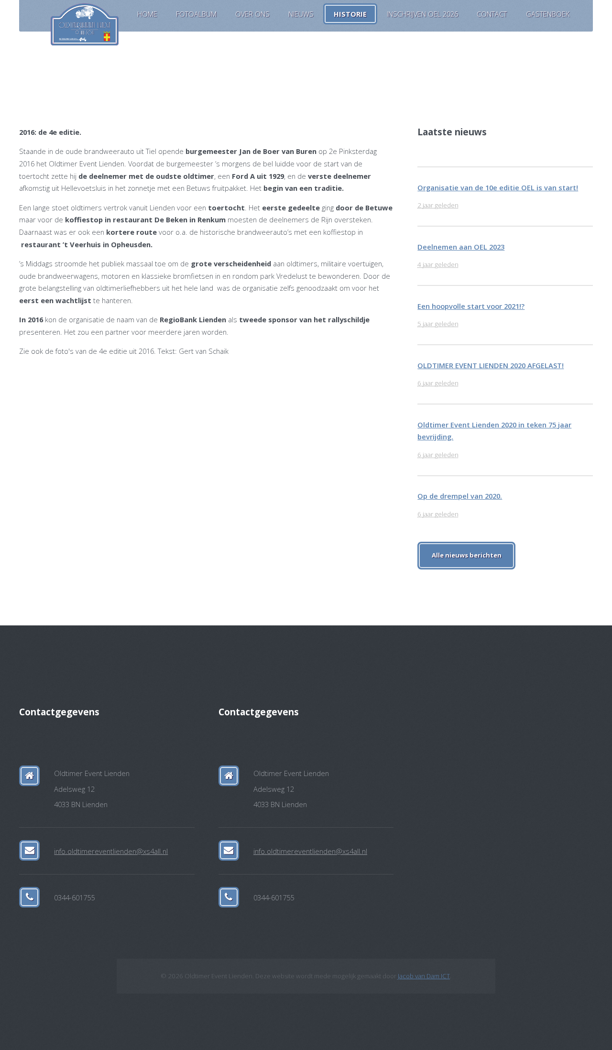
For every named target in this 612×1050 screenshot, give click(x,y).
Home (147, 14)
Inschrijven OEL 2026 (422, 14)
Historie (350, 14)
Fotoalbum (196, 14)
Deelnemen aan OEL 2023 (460, 247)
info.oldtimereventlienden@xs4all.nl (111, 851)
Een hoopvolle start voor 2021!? (471, 306)
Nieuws (301, 14)
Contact (492, 14)
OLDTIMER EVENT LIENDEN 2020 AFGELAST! (490, 365)
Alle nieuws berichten (467, 555)
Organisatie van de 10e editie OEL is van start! (497, 187)
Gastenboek (547, 14)
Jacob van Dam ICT (424, 976)
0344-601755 (74, 897)
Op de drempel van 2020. (459, 496)
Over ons (252, 14)
